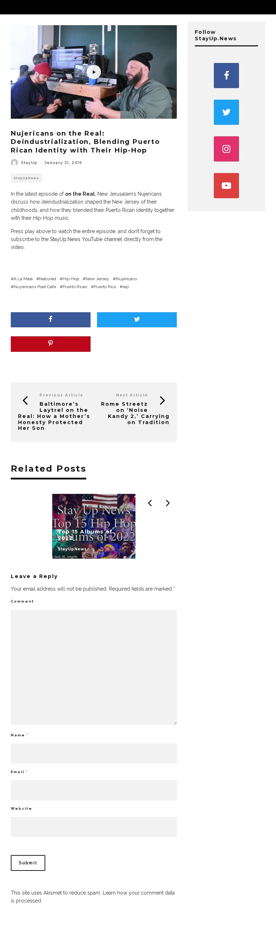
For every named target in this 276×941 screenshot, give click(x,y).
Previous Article (61, 395)
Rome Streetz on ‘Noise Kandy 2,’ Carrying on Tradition (135, 413)
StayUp (29, 162)
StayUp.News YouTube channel (86, 239)
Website (21, 808)
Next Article (132, 395)
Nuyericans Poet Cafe (35, 286)
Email (19, 772)
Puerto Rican (75, 286)
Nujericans (126, 278)
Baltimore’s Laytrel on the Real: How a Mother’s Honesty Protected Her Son (54, 416)
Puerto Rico (105, 286)
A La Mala (23, 278)
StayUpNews (26, 178)
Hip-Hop (71, 278)
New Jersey (97, 278)
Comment (22, 601)
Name (19, 735)
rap (126, 286)
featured (47, 278)
